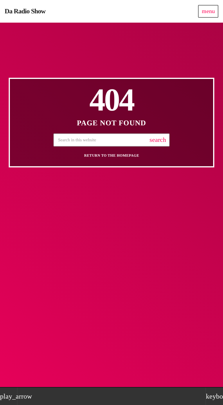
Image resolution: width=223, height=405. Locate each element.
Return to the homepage (111, 155)
